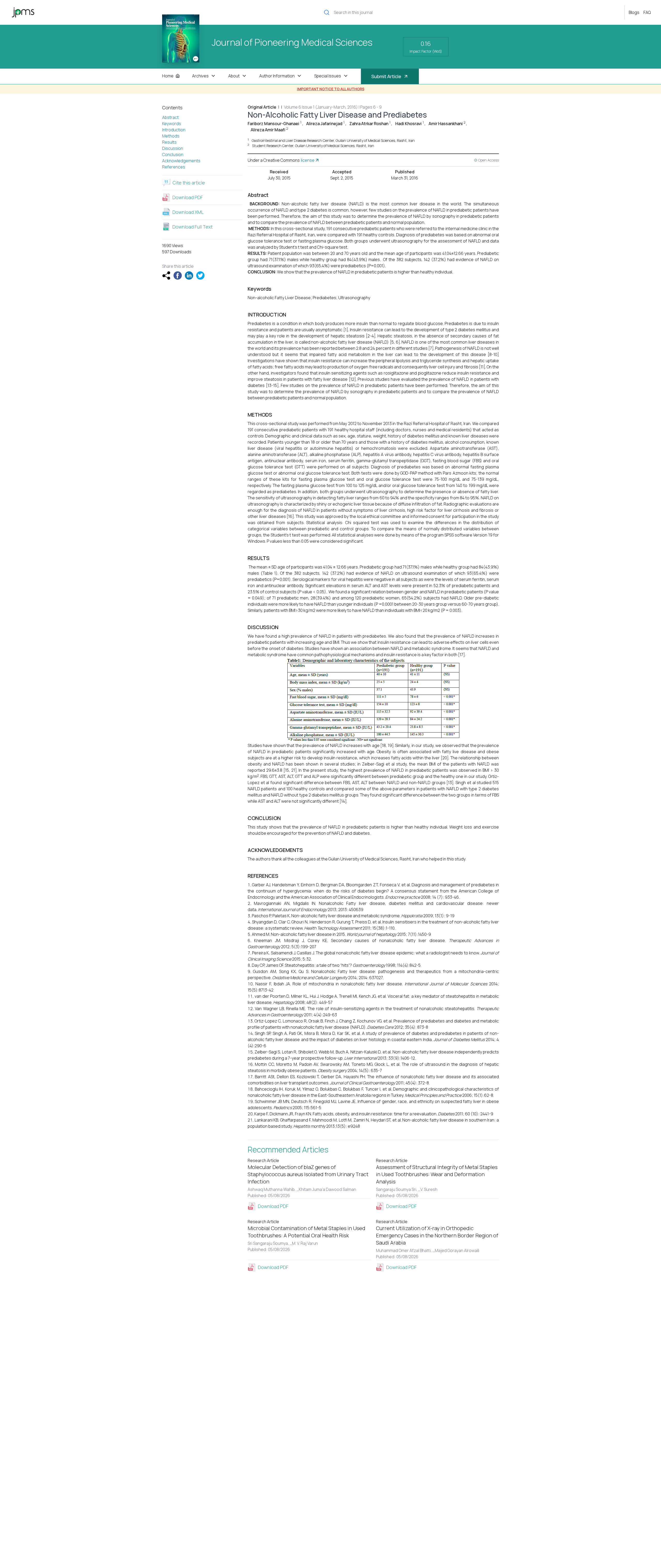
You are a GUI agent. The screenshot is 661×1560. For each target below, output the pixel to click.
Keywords (171, 123)
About (234, 76)
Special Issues (327, 76)
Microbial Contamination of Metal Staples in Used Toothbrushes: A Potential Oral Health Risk (306, 1232)
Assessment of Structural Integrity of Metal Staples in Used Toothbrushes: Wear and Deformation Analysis (437, 1174)
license (307, 160)
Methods (170, 136)
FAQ (647, 12)
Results (169, 142)
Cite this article (188, 183)
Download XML (188, 212)
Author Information (277, 76)
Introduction (173, 130)
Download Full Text (192, 227)
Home (168, 76)
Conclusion (172, 154)
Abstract (170, 117)
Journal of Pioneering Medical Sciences (292, 42)
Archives (200, 76)
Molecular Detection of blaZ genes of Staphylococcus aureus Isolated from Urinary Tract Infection (308, 1174)
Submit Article (386, 76)
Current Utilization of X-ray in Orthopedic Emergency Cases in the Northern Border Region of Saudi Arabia (437, 1235)
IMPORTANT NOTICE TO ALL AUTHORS (330, 88)
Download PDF (187, 197)
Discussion (172, 148)
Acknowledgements (181, 161)
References (173, 167)
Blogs (634, 12)
